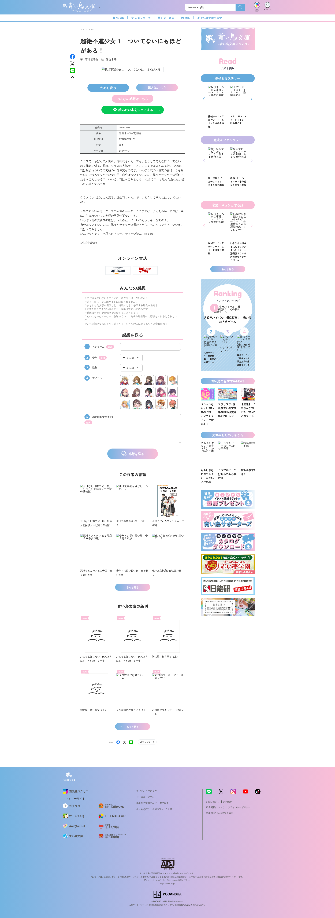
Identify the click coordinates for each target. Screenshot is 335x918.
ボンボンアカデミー (146, 790)
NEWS (120, 18)
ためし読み (167, 18)
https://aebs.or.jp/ (167, 883)
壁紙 (187, 18)
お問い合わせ (213, 801)
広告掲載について (215, 807)
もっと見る (132, 587)
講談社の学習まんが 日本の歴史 (152, 802)
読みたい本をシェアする (135, 109)
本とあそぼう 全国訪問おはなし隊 (154, 809)
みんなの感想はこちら (132, 98)
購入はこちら (157, 87)
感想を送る (136, 454)
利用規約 (227, 801)
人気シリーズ (143, 18)
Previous (204, 98)
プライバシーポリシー (239, 807)
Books (92, 29)
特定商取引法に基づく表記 (219, 812)
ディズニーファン (145, 796)
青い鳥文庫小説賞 (211, 18)
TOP (82, 29)
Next (251, 98)
